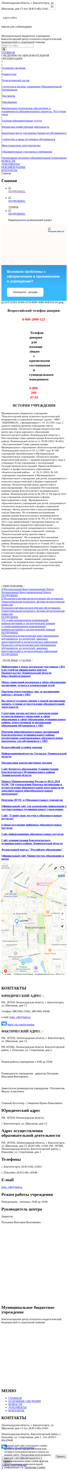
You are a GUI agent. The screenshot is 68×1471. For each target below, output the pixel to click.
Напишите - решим (25, 292)
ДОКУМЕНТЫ (10, 164)
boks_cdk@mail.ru (20, 1017)
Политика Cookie (35, 1467)
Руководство (8, 74)
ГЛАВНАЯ (8, 52)
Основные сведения (13, 67)
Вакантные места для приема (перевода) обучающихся (33, 133)
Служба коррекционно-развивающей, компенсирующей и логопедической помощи (28, 628)
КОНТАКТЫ (9, 170)
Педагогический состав (15, 80)
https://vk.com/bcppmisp (20, 1024)
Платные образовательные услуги (21, 120)
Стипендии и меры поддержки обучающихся (28, 139)
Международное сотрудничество (20, 145)
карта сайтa (10, 17)
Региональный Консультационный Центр (26, 592)
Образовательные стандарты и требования (26, 151)
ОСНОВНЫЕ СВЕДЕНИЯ (24, 1401)
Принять (60, 1456)
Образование (9, 102)
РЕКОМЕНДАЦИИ (13, 167)
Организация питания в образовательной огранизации (34, 157)
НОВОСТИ (8, 160)
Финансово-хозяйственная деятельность (25, 126)
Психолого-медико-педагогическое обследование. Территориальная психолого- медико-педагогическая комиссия (33, 610)
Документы (8, 95)
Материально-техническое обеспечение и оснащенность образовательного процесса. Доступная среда (33, 111)
